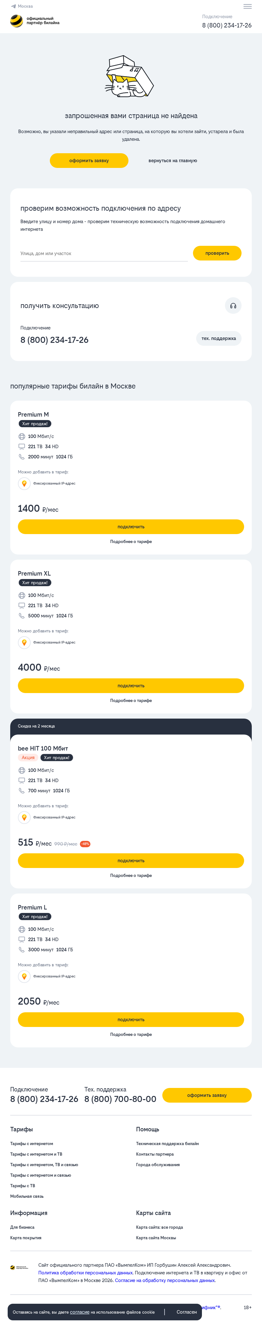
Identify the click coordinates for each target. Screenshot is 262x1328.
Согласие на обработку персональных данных (165, 1280)
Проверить (217, 253)
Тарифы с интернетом (31, 1143)
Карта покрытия (26, 1237)
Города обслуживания (158, 1164)
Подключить (131, 526)
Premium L (32, 907)
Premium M (33, 414)
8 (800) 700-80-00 (120, 1099)
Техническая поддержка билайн (167, 1143)
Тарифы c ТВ (22, 1185)
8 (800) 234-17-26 (227, 25)
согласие (79, 1312)
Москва (25, 6)
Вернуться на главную (173, 160)
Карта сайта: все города (159, 1227)
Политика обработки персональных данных (85, 1272)
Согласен (187, 1312)
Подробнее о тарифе (131, 541)
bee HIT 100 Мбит (43, 748)
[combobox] (104, 253)
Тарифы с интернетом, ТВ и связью (44, 1164)
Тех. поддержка (219, 338)
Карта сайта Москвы (156, 1237)
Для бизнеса (22, 1227)
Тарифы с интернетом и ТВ (36, 1154)
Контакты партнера (155, 1154)
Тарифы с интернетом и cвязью (40, 1175)
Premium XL (34, 573)
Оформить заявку (89, 160)
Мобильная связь (26, 1196)
